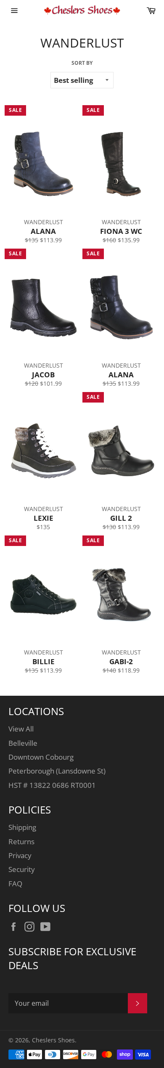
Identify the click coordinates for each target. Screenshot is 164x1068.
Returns (21, 841)
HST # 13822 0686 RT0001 (52, 785)
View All (21, 729)
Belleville (22, 743)
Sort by (82, 63)
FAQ (15, 883)
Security (21, 869)
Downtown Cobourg (41, 757)
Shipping (22, 827)
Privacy (20, 855)
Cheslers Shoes (53, 1040)
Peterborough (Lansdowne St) (57, 771)
